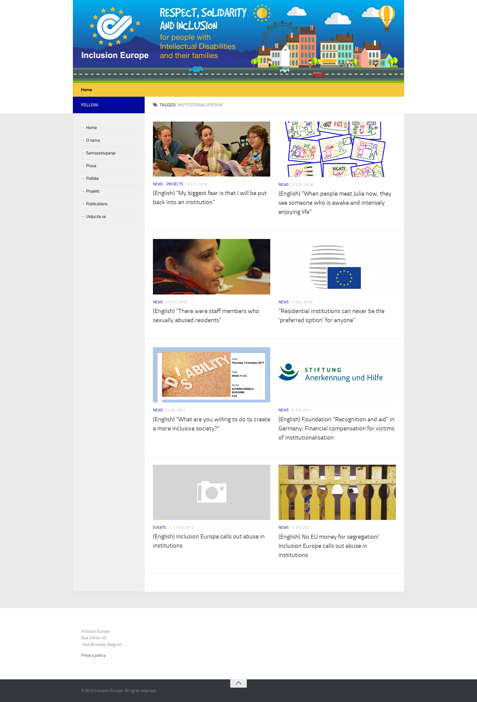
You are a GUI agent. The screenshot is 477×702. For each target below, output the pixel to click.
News (158, 184)
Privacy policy (93, 655)
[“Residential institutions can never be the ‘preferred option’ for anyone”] (337, 267)
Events (159, 527)
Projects (174, 184)
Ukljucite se (96, 216)
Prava (91, 165)
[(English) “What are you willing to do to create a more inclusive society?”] (211, 375)
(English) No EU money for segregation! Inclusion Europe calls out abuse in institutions (329, 546)
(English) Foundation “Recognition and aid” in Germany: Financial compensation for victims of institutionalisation (336, 428)
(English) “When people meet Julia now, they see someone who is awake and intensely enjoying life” (335, 202)
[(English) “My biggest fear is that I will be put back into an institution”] (211, 149)
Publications (96, 203)
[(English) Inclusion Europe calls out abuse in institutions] (211, 492)
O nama (93, 140)
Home (86, 89)
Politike (92, 178)
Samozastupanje (101, 153)
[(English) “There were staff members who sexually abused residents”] (211, 267)
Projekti (92, 191)
